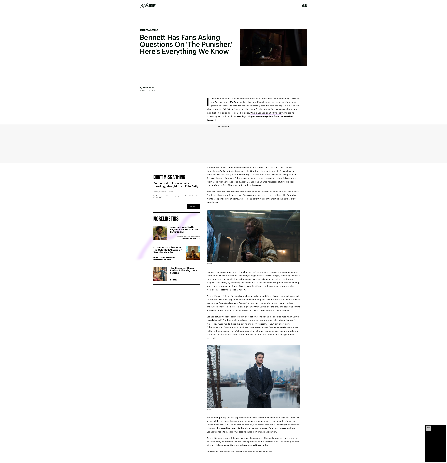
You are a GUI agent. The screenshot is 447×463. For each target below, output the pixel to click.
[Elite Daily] (148, 5)
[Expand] (427, 426)
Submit (193, 206)
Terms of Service (189, 195)
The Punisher (275, 112)
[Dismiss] (443, 426)
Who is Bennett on (259, 112)
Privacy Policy (157, 197)
